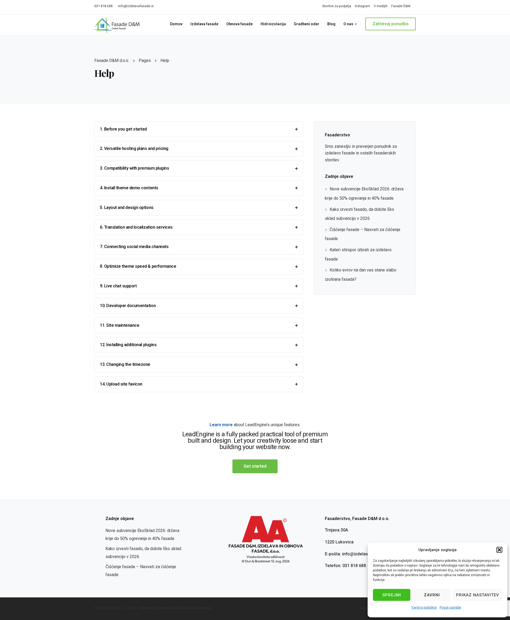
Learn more (221, 424)
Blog (331, 24)
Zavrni (432, 595)
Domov (176, 24)
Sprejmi (391, 595)
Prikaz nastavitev (477, 595)
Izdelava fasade (204, 24)
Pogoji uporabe (450, 607)
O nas (348, 24)
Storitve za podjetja (336, 6)
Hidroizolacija (273, 24)
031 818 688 (103, 6)
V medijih (381, 6)
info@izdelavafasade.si (136, 6)
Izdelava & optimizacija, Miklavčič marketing (174, 608)
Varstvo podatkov (424, 607)
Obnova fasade (239, 24)
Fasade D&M (400, 6)
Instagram (362, 6)
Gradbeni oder (306, 24)
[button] (499, 549)
